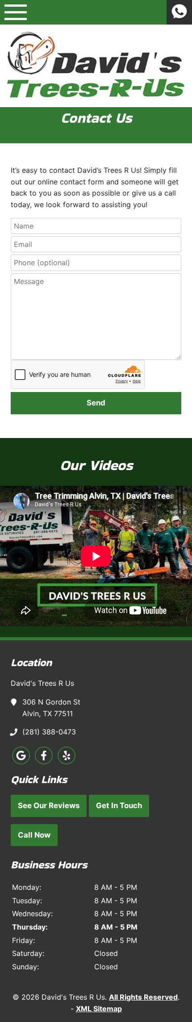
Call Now (34, 834)
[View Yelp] (66, 761)
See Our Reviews (48, 805)
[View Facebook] (43, 761)
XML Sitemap (99, 1008)
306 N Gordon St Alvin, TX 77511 (51, 707)
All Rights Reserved (143, 997)
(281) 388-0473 (49, 731)
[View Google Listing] (21, 761)
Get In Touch (119, 805)
